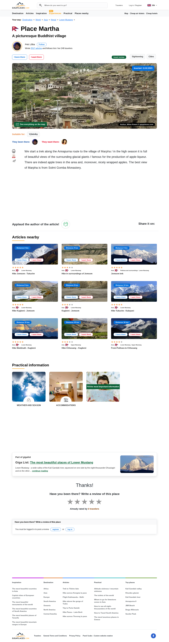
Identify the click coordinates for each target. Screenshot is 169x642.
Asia (13, 270)
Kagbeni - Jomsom (70, 311)
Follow (42, 44)
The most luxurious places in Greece (106, 618)
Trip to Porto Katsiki (71, 608)
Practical (68, 13)
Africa (46, 589)
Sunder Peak (130, 614)
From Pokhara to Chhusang (124, 348)
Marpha (106, 151)
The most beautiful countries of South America (24, 610)
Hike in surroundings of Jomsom (77, 274)
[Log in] (65, 224)
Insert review (119, 57)
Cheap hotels (151, 13)
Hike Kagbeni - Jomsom (23, 311)
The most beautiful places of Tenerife (24, 616)
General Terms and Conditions (55, 636)
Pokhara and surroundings (129, 270)
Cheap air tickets (137, 13)
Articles (30, 13)
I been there (19, 57)
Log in (131, 5)
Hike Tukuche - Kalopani (122, 311)
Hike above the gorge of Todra (73, 602)
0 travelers (93, 509)
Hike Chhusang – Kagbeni (74, 348)
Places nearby (81, 13)
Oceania (47, 605)
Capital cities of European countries (23, 596)
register (55, 529)
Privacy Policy (74, 636)
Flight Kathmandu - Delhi (73, 597)
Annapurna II (130, 601)
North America (49, 610)
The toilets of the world (104, 595)
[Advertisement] (90, 194)
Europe (47, 597)
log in (70, 529)
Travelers (119, 5)
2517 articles (36, 48)
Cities (151, 57)
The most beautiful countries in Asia (24, 590)
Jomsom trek (117, 274)
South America (50, 601)
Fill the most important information (103, 387)
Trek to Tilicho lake (71, 589)
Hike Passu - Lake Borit (72, 612)
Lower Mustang (26, 270)
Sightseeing (137, 57)
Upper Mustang (76, 345)
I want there (36, 57)
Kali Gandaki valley (133, 589)
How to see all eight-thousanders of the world (105, 607)
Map (126, 13)
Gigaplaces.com (20, 5)
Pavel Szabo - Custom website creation (98, 636)
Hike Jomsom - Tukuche (23, 274)
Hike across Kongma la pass (75, 593)
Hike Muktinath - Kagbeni (24, 348)
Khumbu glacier (132, 593)
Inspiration (41, 13)
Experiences (55, 13)
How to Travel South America (106, 613)
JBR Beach (130, 605)
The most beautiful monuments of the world (22, 603)
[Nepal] (18, 270)
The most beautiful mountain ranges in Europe (24, 623)
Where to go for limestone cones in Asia (105, 601)
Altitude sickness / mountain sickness (106, 590)
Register (138, 5)
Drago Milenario (132, 610)
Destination (17, 13)
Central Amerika (50, 614)
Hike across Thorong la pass (75, 616)
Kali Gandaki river (132, 597)
